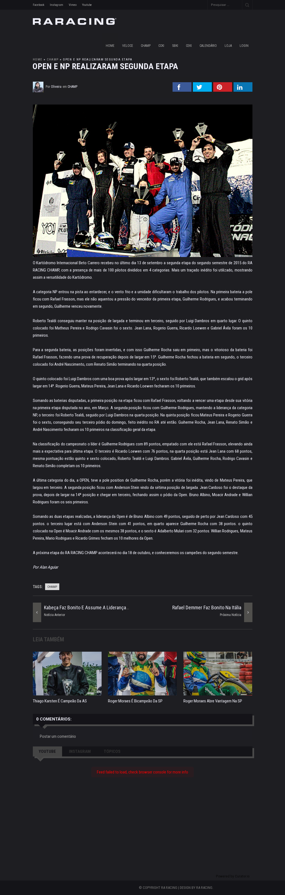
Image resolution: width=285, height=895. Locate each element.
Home (110, 46)
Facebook (38, 5)
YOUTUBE (47, 751)
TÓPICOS (112, 751)
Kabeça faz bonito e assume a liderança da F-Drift (95, 607)
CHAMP (146, 46)
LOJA (228, 46)
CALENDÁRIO (208, 46)
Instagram (56, 5)
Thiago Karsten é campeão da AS (60, 701)
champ (53, 59)
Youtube (87, 5)
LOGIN (244, 46)
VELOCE (127, 46)
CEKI (189, 46)
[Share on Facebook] (182, 90)
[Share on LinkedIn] (243, 90)
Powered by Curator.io (233, 876)
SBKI (175, 46)
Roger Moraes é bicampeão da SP (135, 701)
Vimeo (73, 5)
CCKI (161, 46)
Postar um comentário (58, 736)
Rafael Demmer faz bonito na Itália (206, 607)
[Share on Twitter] (202, 90)
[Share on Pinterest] (222, 90)
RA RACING (204, 888)
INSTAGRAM (80, 751)
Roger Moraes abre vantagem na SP (212, 701)
